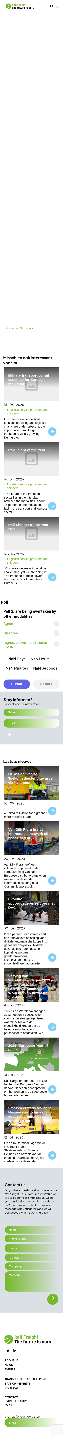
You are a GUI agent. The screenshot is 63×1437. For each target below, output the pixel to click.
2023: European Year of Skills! (28, 1048)
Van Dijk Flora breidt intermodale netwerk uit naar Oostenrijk (28, 833)
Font (8, 1404)
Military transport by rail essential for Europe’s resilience (28, 379)
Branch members (17, 1383)
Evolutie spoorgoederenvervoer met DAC (31, 903)
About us (11, 1360)
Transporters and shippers (25, 1379)
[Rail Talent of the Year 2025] (31, 459)
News (9, 1364)
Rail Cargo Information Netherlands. (27, 326)
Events (10, 1369)
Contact (11, 1397)
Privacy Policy (16, 1401)
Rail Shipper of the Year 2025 (28, 527)
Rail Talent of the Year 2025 (31, 450)
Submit (16, 684)
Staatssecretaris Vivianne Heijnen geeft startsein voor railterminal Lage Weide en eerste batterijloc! (30, 1116)
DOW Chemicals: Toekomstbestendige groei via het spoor (31, 778)
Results (46, 684)
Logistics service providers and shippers (27, 411)
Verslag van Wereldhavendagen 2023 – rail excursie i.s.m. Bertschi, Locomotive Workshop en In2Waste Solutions (30, 986)
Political (11, 1388)
